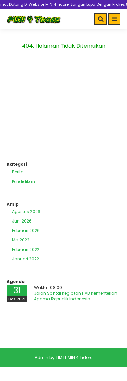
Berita (18, 172)
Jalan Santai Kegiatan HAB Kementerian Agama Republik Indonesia (75, 296)
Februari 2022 (25, 249)
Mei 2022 (20, 240)
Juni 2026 (22, 221)
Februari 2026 (26, 230)
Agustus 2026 (26, 211)
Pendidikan (23, 181)
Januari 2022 (25, 259)
